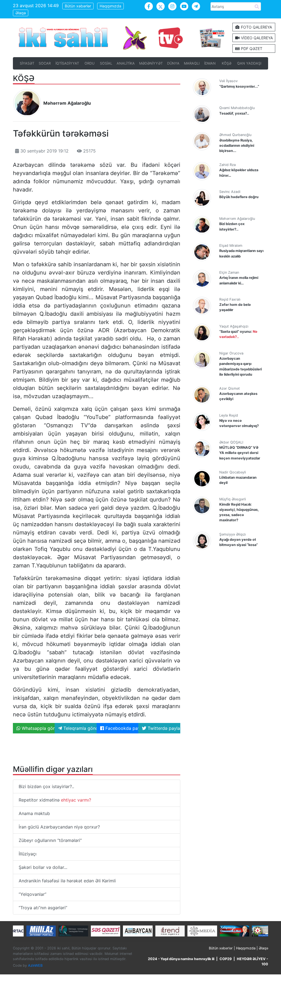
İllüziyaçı (27, 854)
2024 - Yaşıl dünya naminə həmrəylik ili (181, 959)
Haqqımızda (110, 6)
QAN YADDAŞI (249, 63)
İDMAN (210, 63)
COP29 (226, 959)
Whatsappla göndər (37, 728)
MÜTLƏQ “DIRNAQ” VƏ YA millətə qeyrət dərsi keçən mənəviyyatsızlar (239, 452)
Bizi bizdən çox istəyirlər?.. (46, 786)
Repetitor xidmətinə (55, 800)
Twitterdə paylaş (163, 728)
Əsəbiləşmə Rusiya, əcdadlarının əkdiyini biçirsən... (236, 145)
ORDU (89, 63)
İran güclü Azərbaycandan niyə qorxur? (59, 827)
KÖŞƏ (226, 63)
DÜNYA (173, 63)
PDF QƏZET (251, 48)
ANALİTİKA (126, 63)
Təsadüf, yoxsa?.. (234, 113)
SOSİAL (106, 63)
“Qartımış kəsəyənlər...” (239, 86)
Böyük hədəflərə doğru (238, 197)
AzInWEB (35, 965)
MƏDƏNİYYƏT (151, 63)
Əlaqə (20, 12)
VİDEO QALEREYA (256, 37)
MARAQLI (191, 63)
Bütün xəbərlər (78, 6)
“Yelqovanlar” (32, 894)
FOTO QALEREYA (256, 27)
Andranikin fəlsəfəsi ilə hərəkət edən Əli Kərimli (67, 880)
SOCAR (45, 63)
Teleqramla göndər (79, 728)
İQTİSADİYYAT (67, 63)
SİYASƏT (27, 63)
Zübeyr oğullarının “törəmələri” (50, 840)
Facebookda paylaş (121, 728)
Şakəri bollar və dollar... (43, 867)
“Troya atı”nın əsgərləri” (43, 907)
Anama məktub (34, 813)
